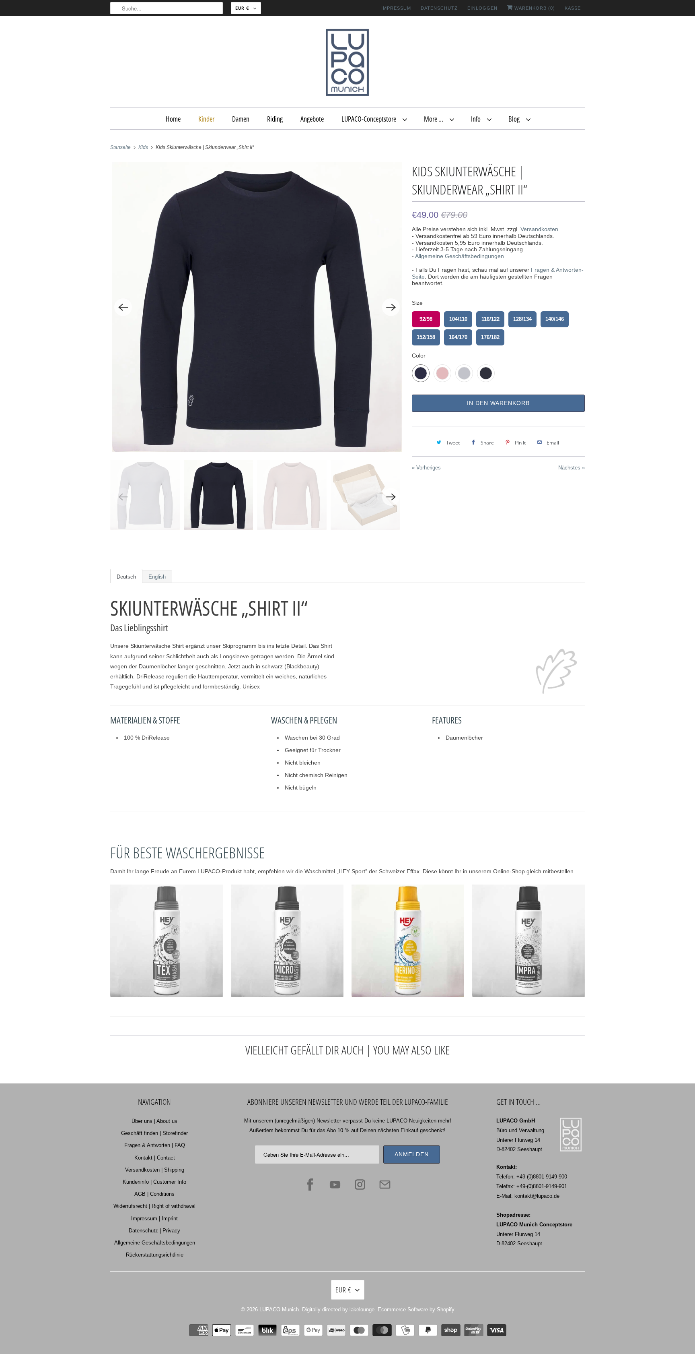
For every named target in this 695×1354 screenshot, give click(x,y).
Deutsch (126, 577)
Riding (275, 119)
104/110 (458, 319)
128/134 (522, 319)
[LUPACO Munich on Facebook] (310, 1184)
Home (173, 119)
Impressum (396, 8)
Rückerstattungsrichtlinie (154, 1255)
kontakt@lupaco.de (536, 1196)
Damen (240, 119)
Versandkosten (539, 229)
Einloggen (482, 8)
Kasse (573, 8)
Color (419, 355)
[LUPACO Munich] (347, 63)
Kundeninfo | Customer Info (154, 1182)
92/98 (425, 319)
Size (417, 303)
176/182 (490, 337)
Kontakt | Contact (154, 1158)
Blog (515, 119)
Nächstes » (571, 468)
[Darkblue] (257, 307)
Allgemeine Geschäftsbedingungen (459, 256)
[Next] (391, 307)
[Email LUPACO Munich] (384, 1184)
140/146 (554, 319)
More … (435, 119)
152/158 (426, 337)
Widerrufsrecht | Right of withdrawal (154, 1206)
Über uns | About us (154, 1121)
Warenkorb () (534, 8)
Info (477, 119)
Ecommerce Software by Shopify (416, 1309)
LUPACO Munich (279, 1309)
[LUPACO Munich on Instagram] (360, 1184)
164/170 (458, 337)
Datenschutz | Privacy (154, 1231)
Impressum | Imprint (154, 1218)
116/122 (490, 319)
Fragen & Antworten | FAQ (154, 1145)
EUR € (242, 8)
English (157, 577)
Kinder (206, 119)
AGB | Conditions (154, 1194)
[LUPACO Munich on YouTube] (335, 1184)
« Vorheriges (426, 468)
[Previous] (123, 307)
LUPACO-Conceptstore (370, 119)
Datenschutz (439, 8)
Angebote (312, 119)
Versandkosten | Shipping (154, 1170)
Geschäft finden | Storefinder (154, 1133)
